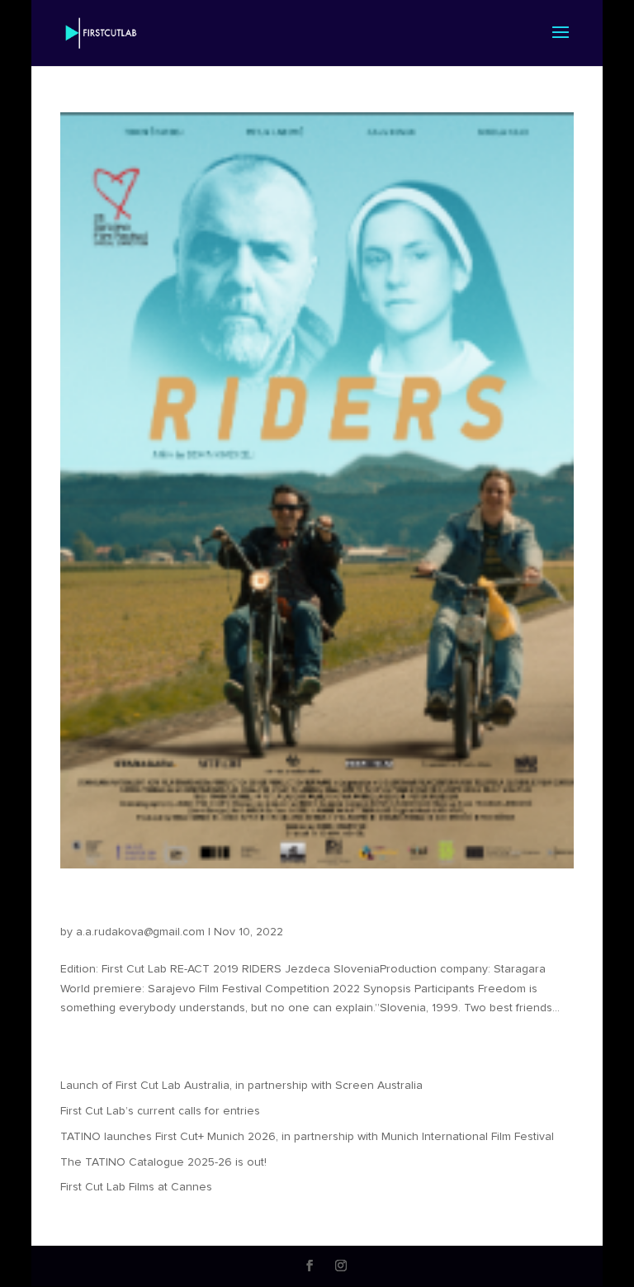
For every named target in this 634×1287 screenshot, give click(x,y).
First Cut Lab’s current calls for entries (160, 1111)
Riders (92, 904)
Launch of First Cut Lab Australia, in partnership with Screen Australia (241, 1085)
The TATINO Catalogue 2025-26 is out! (163, 1162)
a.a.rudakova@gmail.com (140, 932)
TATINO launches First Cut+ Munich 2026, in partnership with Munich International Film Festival (307, 1137)
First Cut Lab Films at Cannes (136, 1187)
